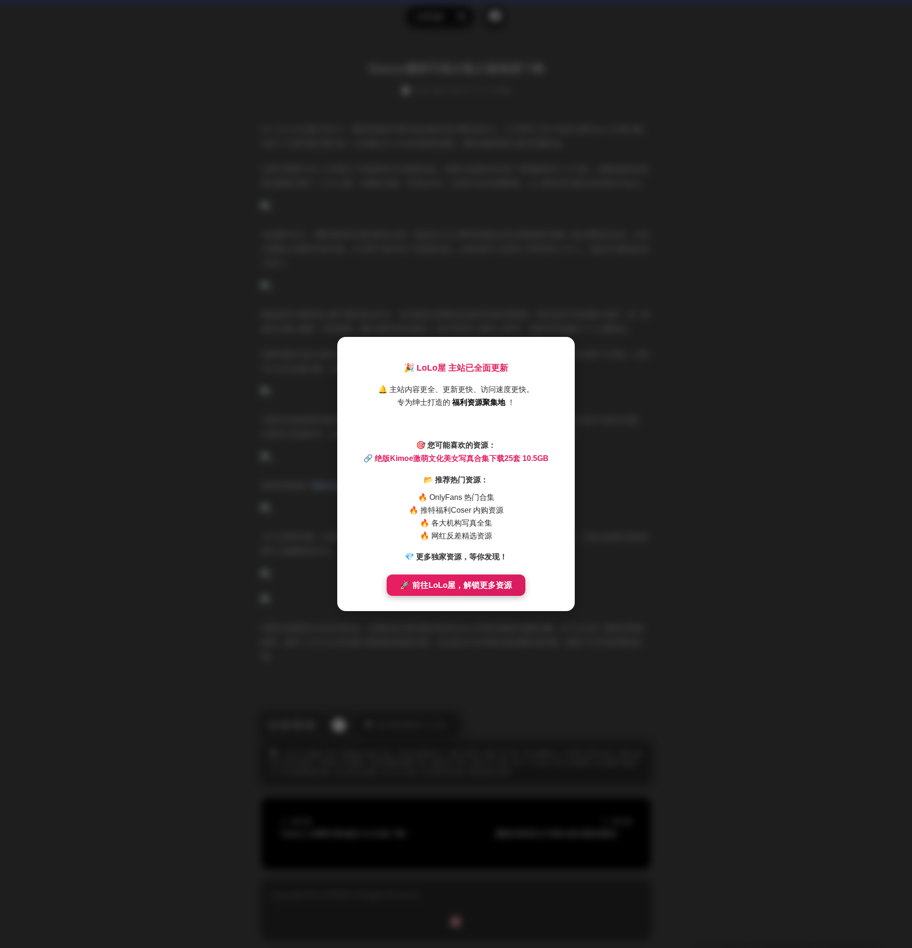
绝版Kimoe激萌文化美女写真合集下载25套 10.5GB (462, 458)
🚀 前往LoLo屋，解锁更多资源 (456, 585)
